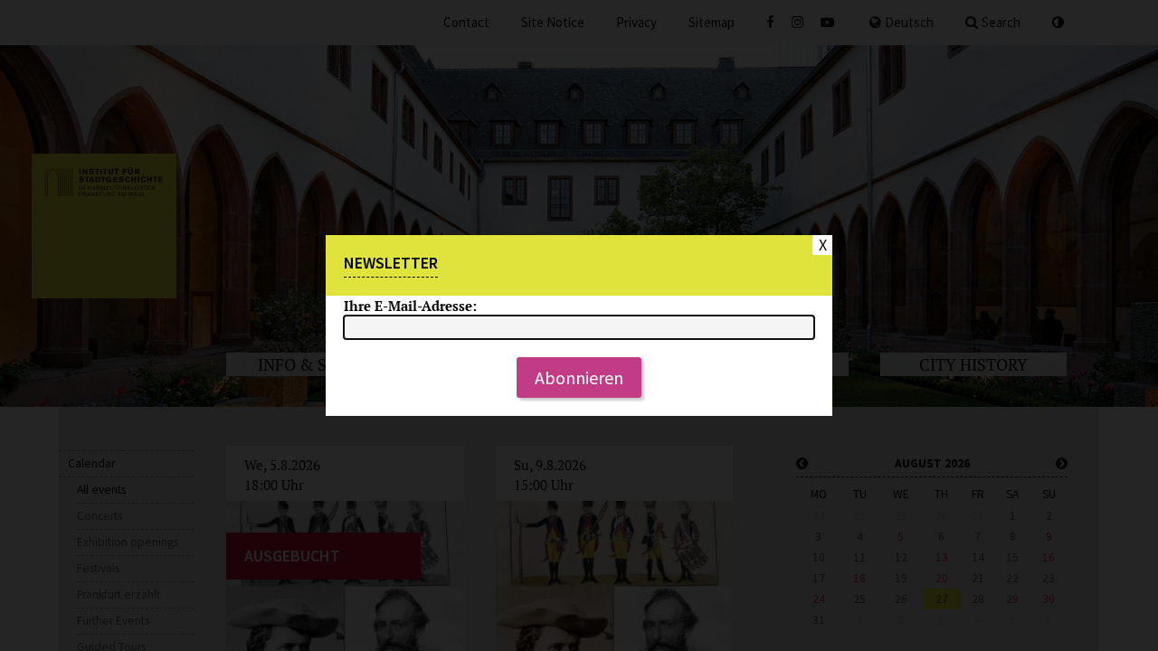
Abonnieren (579, 377)
